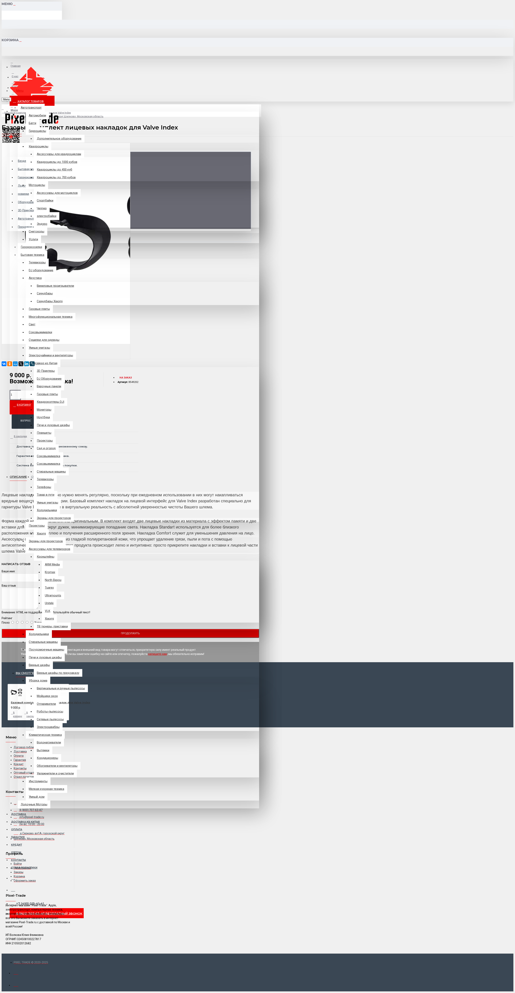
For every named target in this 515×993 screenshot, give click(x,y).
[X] (21, 363)
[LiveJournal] (32, 363)
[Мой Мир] (15, 363)
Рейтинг (7, 618)
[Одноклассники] (9, 363)
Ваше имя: (8, 571)
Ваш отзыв (9, 585)
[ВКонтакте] (4, 363)
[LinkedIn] (26, 363)
